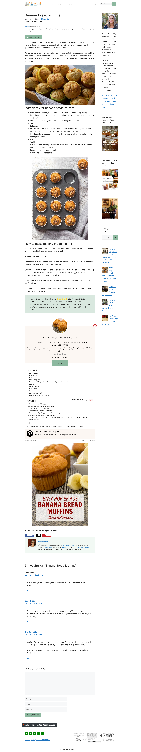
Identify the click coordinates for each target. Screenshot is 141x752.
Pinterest (73, 435)
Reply (29, 591)
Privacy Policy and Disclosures (37, 740)
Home (26, 26)
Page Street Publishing (68, 545)
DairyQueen (30, 601)
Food (51, 4)
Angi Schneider (43, 19)
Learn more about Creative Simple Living (109, 104)
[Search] (114, 4)
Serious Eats (65, 547)
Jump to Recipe (34, 37)
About (88, 4)
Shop (95, 4)
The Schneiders (32, 632)
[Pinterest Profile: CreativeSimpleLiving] (31, 433)
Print (60, 363)
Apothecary (71, 4)
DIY (81, 4)
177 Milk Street (48, 547)
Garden (60, 4)
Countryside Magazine (83, 547)
